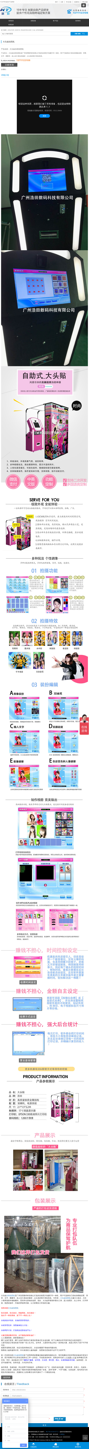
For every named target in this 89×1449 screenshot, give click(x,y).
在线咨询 (33, 1447)
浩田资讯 (78, 21)
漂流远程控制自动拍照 (26, 30)
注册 (62, 2)
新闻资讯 (78, 1447)
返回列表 (6, 1377)
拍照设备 (33, 21)
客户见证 (55, 21)
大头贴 (33, 30)
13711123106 (80, 13)
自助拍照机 (10, 1295)
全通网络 (62, 1434)
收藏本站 (76, 2)
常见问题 (68, 2)
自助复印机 (17, 30)
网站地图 (85, 2)
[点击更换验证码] (60, 1419)
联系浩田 (11, 24)
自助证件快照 (11, 30)
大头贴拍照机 (65, 1298)
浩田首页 (11, 21)
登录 (56, 2)
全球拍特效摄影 (39, 30)
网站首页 (56, 1447)
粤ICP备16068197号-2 (52, 1431)
